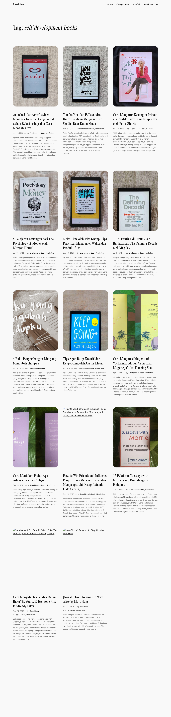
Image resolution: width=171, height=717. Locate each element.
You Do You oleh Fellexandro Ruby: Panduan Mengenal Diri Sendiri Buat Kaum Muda (83, 119)
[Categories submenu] (128, 4)
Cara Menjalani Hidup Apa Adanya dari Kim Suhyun (30, 477)
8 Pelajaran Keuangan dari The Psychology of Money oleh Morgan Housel (33, 243)
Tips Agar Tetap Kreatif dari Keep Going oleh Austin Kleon (83, 361)
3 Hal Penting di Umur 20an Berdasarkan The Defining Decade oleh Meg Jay (135, 243)
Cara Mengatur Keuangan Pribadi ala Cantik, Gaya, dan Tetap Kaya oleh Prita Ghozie (135, 119)
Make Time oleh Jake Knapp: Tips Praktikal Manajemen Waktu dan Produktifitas (85, 243)
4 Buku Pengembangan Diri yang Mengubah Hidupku (34, 361)
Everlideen (19, 4)
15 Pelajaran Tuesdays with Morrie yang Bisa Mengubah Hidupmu (131, 480)
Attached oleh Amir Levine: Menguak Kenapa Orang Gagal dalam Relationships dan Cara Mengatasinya (33, 121)
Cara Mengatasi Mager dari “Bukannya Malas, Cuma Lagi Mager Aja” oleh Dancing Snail (133, 363)
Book (43, 133)
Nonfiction (50, 133)
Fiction (22, 615)
